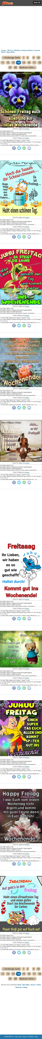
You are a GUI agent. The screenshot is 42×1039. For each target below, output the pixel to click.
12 (8, 62)
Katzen (33, 985)
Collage (24, 987)
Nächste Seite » (27, 67)
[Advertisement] (21, 27)
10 (38, 57)
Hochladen (31, 1036)
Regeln (25, 1036)
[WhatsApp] (24, 149)
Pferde (38, 985)
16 (29, 62)
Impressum (18, 1036)
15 (24, 62)
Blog (36, 1036)
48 (15, 67)
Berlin (19, 985)
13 (13, 62)
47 (10, 67)
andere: (27, 129)
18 (39, 62)
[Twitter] (19, 149)
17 (34, 62)
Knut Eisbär (26, 985)
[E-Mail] (29, 149)
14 (18, 62)
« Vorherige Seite (11, 57)
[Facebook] (14, 149)
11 (2, 62)
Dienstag (18, 987)
